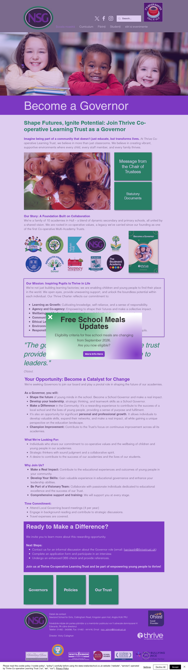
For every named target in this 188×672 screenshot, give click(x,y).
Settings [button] (147, 667)
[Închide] (184, 667)
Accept (175, 667)
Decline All (160, 667)
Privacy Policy (62, 668)
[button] (50, 317)
